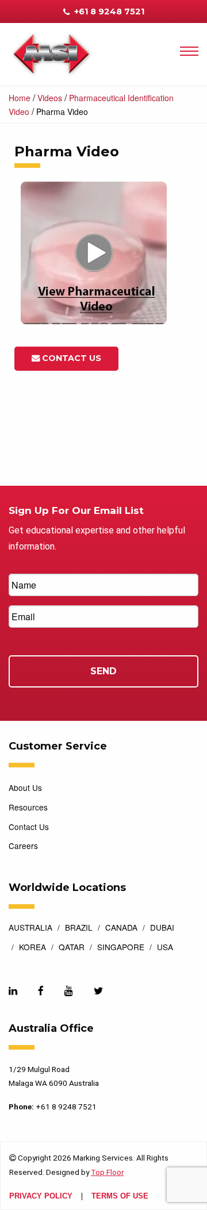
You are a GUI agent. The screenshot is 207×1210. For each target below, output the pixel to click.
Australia (30, 928)
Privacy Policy (40, 1196)
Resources (28, 807)
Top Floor (107, 1172)
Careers (23, 845)
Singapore (120, 947)
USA (165, 947)
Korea (32, 947)
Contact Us (70, 358)
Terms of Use (119, 1196)
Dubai (162, 928)
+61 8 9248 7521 (108, 11)
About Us (25, 787)
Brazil (79, 928)
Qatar (72, 947)
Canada (121, 928)
